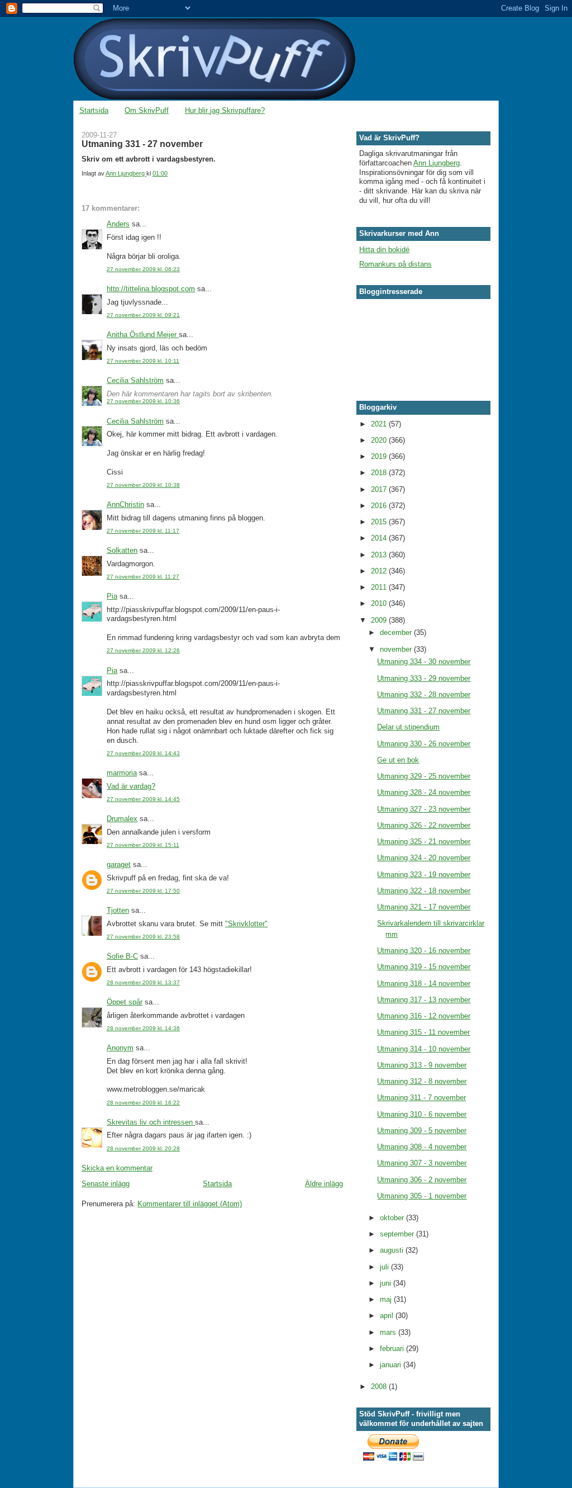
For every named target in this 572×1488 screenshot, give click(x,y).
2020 (380, 440)
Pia (112, 596)
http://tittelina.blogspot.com (151, 289)
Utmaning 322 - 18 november (423, 891)
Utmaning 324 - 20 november (423, 858)
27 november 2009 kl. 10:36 (143, 401)
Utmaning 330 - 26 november (423, 744)
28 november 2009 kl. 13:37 (143, 982)
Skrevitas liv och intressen (151, 1122)
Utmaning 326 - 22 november (423, 825)
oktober (393, 1218)
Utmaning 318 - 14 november (423, 983)
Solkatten (122, 550)
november (397, 649)
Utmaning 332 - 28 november (423, 694)
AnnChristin (125, 504)
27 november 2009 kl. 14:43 (143, 753)
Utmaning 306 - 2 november (421, 1180)
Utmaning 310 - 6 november (421, 1114)
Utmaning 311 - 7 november (421, 1097)
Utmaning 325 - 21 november (423, 841)
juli (385, 1267)
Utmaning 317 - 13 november (423, 1000)
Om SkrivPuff (147, 110)
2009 (380, 620)
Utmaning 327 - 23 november (423, 809)
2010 (380, 603)
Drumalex (122, 818)
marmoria (122, 773)
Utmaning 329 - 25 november (423, 776)
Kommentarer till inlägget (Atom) (189, 1204)
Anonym (120, 1048)
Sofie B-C (122, 956)
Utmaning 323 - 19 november (423, 874)
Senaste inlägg (106, 1183)
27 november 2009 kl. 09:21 (143, 315)
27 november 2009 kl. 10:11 (143, 361)
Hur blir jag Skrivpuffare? (225, 110)
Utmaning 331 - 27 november (423, 711)
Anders (118, 224)
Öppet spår (124, 1002)
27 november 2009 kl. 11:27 (143, 577)
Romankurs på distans (395, 264)
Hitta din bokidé (384, 249)
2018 (380, 472)
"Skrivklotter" (246, 924)
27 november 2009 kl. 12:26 (143, 650)
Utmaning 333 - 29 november (423, 678)
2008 (380, 1386)
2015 (380, 522)
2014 (380, 538)
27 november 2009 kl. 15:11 (143, 845)
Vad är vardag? (131, 786)
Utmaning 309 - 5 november (421, 1130)
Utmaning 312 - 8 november (421, 1081)
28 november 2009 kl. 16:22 (143, 1103)
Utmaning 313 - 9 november (421, 1065)
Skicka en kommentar (117, 1168)
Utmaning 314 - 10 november (423, 1049)
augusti (393, 1250)
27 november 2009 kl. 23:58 (143, 936)
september (398, 1234)
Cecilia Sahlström (135, 380)
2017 (380, 489)
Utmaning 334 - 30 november (423, 661)
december (397, 632)
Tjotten (118, 910)
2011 (380, 587)
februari (393, 1348)
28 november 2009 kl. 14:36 (143, 1028)
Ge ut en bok (398, 760)
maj (387, 1299)
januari (391, 1365)
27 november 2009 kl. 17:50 (143, 891)
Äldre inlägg (324, 1183)
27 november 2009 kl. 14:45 (143, 799)
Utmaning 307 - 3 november (421, 1163)
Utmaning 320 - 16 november (423, 950)
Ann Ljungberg (436, 163)
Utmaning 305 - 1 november (421, 1196)
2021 (380, 424)
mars (389, 1332)
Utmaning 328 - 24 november (423, 792)
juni (386, 1283)
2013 (380, 555)
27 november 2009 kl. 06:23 (143, 269)
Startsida (93, 110)
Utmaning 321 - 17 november (423, 907)
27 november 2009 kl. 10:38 (143, 485)
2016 (380, 505)
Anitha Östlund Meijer (143, 334)
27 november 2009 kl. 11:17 (143, 531)
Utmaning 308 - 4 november (421, 1147)
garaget (119, 864)
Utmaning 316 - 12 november (423, 1016)
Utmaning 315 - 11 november (423, 1032)
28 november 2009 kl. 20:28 (143, 1148)
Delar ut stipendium (408, 727)
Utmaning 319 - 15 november (423, 967)
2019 (380, 456)
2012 (380, 571)
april (387, 1315)
